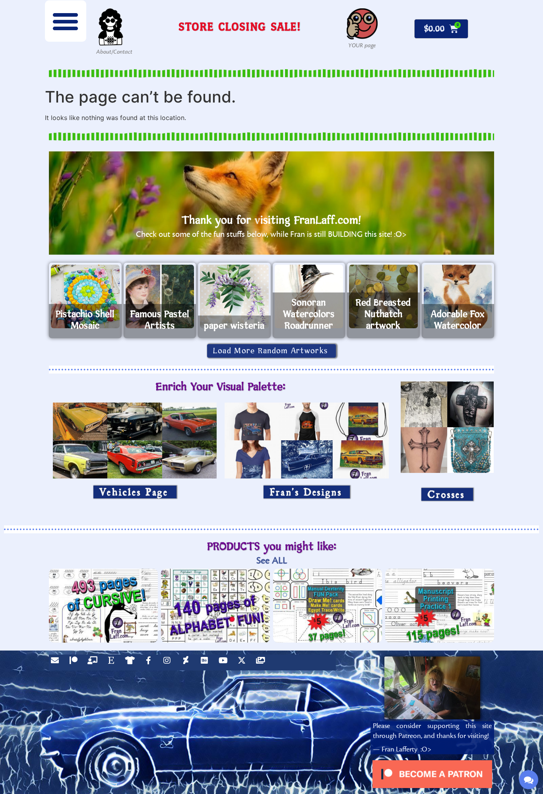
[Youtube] (225, 662)
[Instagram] (169, 662)
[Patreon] (75, 662)
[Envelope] (57, 662)
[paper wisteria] (234, 296)
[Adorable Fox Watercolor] (458, 296)
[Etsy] (113, 662)
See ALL (271, 560)
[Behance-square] (206, 662)
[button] (65, 21)
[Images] (262, 662)
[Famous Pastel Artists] (160, 296)
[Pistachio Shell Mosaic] (85, 296)
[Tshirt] (132, 662)
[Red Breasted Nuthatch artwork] (383, 296)
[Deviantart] (188, 662)
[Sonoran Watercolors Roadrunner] (309, 296)
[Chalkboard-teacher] (94, 662)
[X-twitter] (244, 662)
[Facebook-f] (150, 662)
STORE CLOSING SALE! (239, 26)
